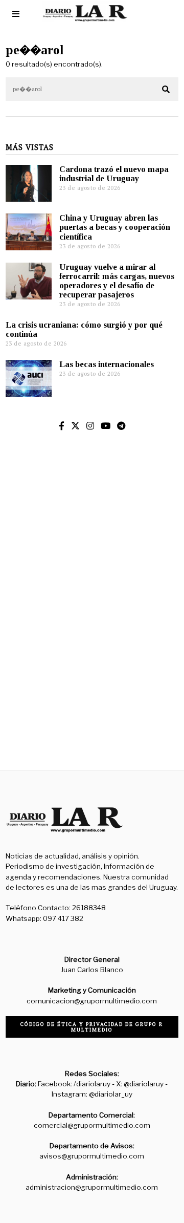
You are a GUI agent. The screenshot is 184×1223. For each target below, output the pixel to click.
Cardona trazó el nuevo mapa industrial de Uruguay (114, 173)
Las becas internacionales (106, 364)
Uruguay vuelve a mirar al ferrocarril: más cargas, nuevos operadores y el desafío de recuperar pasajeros (116, 280)
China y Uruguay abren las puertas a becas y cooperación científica (114, 227)
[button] (166, 89)
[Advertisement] (92, 662)
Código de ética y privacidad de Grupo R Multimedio (91, 1027)
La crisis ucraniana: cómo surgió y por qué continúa (84, 329)
